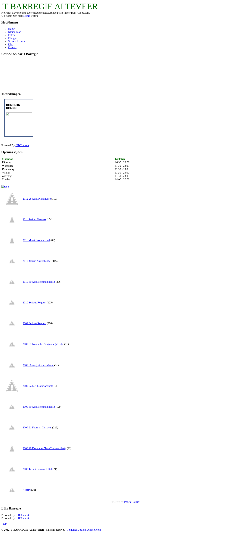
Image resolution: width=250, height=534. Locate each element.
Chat (10, 44)
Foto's (11, 35)
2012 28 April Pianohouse (37, 198)
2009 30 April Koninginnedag (39, 406)
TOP (4, 523)
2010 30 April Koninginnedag (39, 281)
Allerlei (27, 489)
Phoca (127, 501)
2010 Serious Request (34, 302)
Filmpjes (12, 38)
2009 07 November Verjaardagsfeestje (43, 344)
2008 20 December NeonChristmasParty (44, 448)
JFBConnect (22, 145)
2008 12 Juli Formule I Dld (37, 469)
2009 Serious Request (34, 323)
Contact (12, 47)
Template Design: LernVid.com (84, 529)
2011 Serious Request (34, 219)
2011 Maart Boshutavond (36, 240)
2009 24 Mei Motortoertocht (38, 385)
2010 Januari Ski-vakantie (37, 261)
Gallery (135, 501)
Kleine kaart (14, 31)
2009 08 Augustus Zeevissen (38, 365)
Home (26, 15)
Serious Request (17, 41)
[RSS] (5, 186)
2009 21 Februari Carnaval (37, 427)
